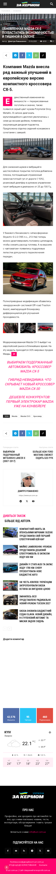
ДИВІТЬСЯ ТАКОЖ (14, 516)
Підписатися (45, 709)
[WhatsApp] (36, 55)
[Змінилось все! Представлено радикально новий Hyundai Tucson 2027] (10, 600)
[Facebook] (22, 55)
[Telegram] (15, 55)
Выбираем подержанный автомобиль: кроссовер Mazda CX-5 (29, 366)
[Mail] (16, 851)
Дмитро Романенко (17, 41)
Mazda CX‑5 (25, 416)
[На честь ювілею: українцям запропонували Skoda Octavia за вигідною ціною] (10, 585)
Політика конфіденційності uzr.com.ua (27, 862)
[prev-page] (5, 629)
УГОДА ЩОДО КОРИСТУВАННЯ (22, 865)
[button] (5, 4)
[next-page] (9, 629)
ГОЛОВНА (5, 11)
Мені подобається (11, 710)
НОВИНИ (17, 11)
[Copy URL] (43, 55)
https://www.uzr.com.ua (28, 495)
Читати (28, 709)
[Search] (52, 4)
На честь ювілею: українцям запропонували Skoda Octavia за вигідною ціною (35, 585)
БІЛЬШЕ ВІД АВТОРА (17, 521)
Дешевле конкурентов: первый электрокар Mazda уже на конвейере (29, 401)
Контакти (43, 865)
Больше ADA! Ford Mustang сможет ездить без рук (43, 454)
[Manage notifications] (6, 867)
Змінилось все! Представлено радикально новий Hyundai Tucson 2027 (35, 600)
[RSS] (24, 851)
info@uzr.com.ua (37, 831)
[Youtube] (34, 501)
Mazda (14, 416)
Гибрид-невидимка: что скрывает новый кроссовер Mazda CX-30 (29, 384)
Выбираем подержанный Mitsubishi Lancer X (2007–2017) (14, 456)
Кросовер (37, 416)
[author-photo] (28, 487)
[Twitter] (29, 55)
